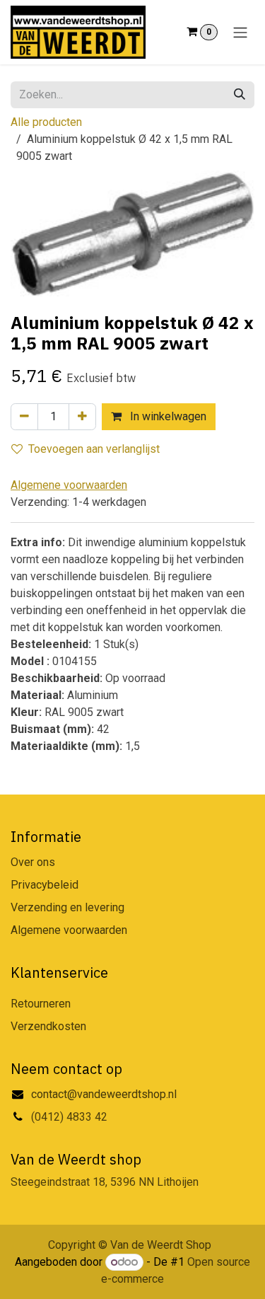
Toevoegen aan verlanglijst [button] (94, 449)
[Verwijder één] (24, 416)
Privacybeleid (44, 884)
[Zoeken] (239, 94)
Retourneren (41, 1003)
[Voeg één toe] (82, 416)
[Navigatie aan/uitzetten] (240, 32)
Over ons (33, 862)
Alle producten (46, 122)
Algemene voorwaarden (69, 930)
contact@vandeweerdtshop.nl (105, 1094)
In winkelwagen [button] (166, 416)
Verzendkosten (48, 1026)
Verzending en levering (67, 907)
